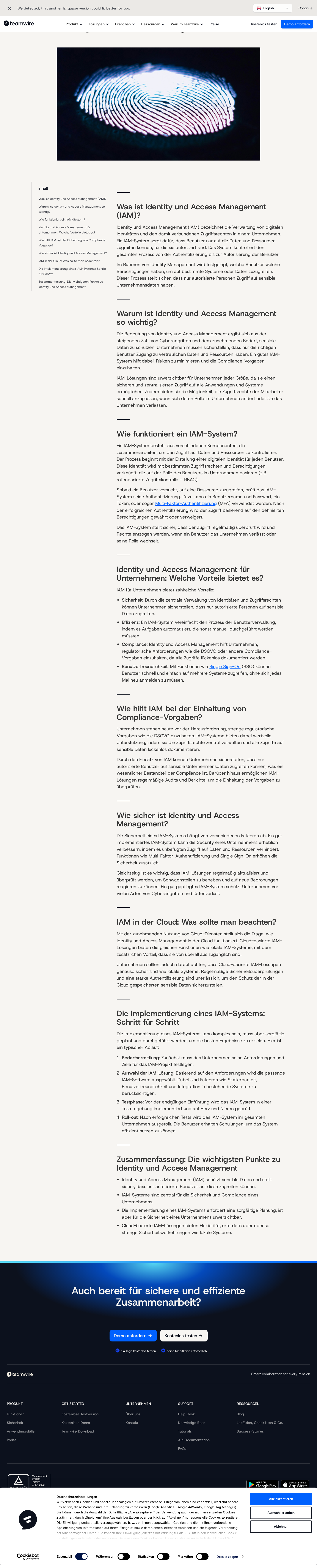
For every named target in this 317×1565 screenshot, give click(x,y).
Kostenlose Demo (76, 1422)
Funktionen (15, 1414)
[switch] (124, 1556)
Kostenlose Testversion (80, 1414)
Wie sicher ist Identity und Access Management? (73, 253)
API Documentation (194, 1440)
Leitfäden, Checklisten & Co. (260, 1422)
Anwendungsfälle (21, 1431)
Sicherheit (15, 1422)
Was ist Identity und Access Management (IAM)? (72, 199)
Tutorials (185, 1431)
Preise (214, 24)
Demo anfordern (297, 24)
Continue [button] (305, 8)
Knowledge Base (191, 1422)
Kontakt (132, 1422)
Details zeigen (227, 1556)
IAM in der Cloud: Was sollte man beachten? (69, 261)
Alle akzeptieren (281, 1499)
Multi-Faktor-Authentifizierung (186, 503)
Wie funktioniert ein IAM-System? (62, 219)
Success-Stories (250, 1431)
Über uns (133, 1414)
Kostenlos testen (264, 24)
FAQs (182, 1448)
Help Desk (186, 1414)
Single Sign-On (224, 667)
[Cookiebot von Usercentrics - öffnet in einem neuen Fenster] (28, 1556)
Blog (240, 1414)
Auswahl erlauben (281, 1513)
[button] (272, 8)
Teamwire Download (78, 1431)
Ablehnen (281, 1526)
